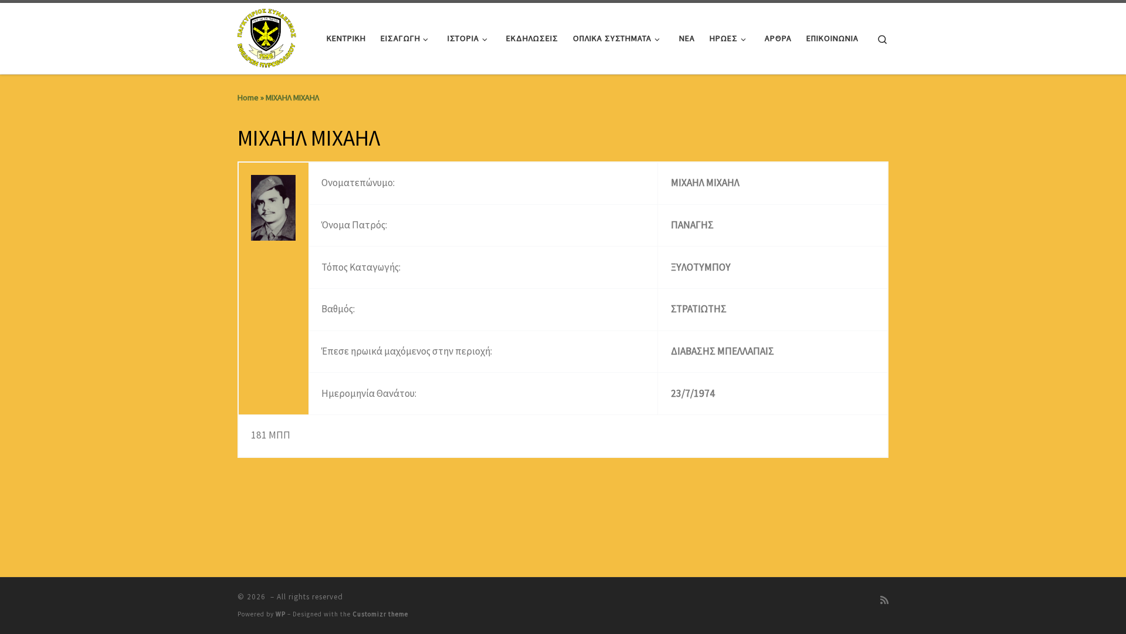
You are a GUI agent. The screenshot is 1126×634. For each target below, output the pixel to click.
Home (248, 97)
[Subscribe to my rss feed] (884, 600)
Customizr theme (380, 614)
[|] (268, 36)
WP (281, 614)
